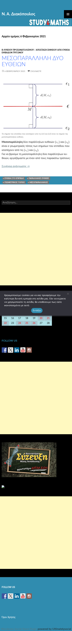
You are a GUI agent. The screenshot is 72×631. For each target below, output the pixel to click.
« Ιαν (5, 328)
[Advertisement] (36, 249)
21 (48, 318)
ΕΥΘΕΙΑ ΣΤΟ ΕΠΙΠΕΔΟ (14, 178)
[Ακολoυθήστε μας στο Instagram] (29, 350)
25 (26, 323)
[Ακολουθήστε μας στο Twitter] (10, 350)
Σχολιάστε (35, 71)
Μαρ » (66, 328)
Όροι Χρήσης (9, 617)
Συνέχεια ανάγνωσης (16, 166)
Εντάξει (37, 310)
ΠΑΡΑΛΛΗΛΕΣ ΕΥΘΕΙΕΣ (39, 178)
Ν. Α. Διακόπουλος (18, 14)
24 (19, 323)
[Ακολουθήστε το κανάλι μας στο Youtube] (23, 350)
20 (41, 318)
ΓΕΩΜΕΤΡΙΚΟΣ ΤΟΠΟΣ (15, 182)
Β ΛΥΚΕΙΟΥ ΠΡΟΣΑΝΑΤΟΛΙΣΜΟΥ (18, 50)
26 (34, 323)
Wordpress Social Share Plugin (19, 629)
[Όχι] (67, 293)
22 (5, 323)
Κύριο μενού (68, 14)
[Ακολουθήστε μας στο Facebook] (4, 350)
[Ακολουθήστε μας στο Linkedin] (16, 350)
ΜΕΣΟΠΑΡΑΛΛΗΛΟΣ (38, 182)
